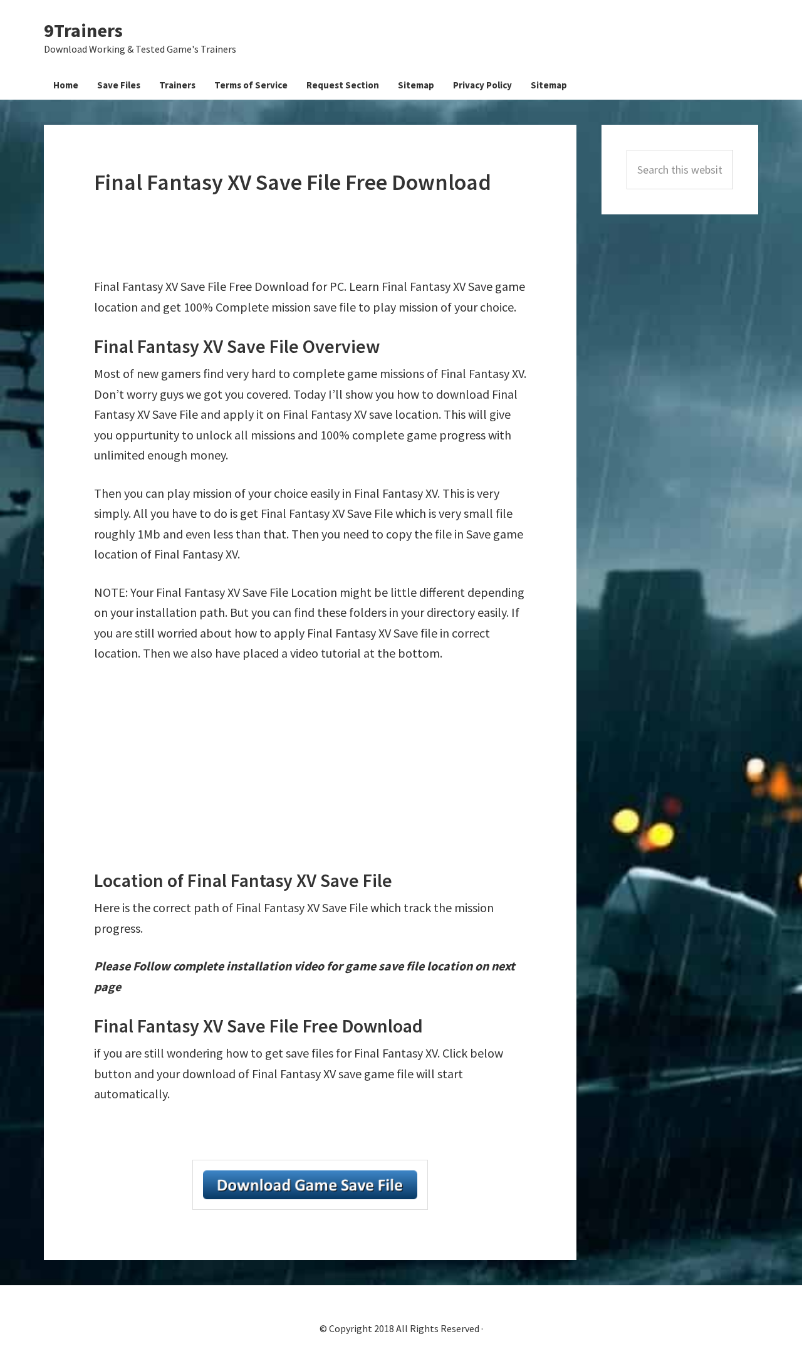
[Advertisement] (322, 236)
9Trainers (83, 30)
